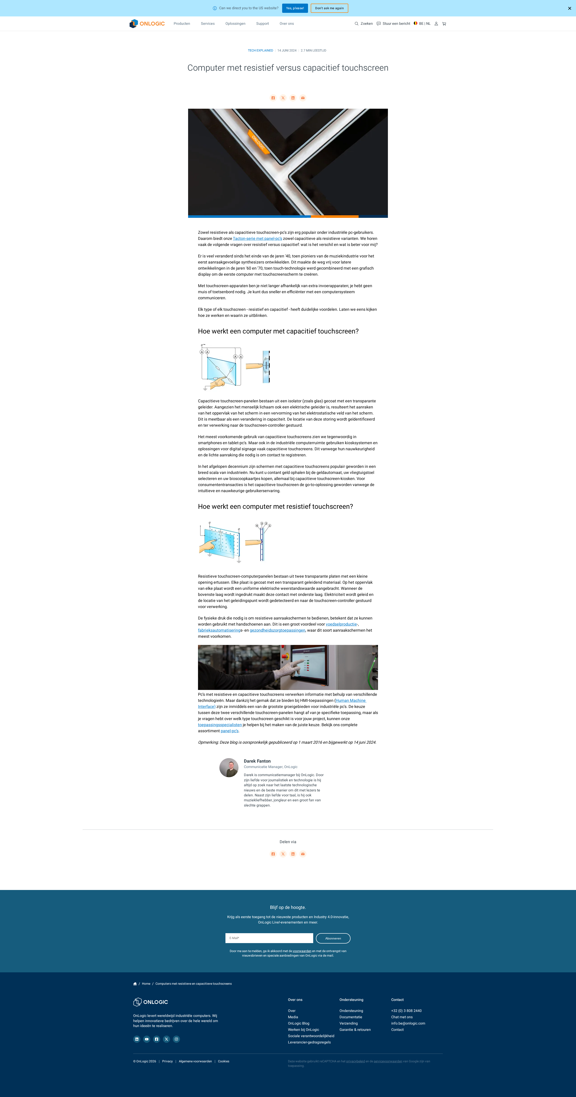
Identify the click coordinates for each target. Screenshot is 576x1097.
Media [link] (293, 1017)
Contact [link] (397, 1029)
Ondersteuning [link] (351, 1011)
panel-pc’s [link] (229, 731)
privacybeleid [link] (355, 1061)
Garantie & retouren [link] (355, 1029)
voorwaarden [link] (302, 951)
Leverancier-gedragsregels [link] (309, 1042)
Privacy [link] (167, 1061)
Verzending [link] (349, 1023)
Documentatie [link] (351, 1017)
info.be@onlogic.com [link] (408, 1023)
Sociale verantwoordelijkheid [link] (311, 1036)
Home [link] (135, 983)
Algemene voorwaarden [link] (195, 1061)
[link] (147, 23)
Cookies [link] (223, 1061)
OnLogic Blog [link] (298, 1023)
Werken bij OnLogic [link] (303, 1029)
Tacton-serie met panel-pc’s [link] (257, 239)
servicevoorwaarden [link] (388, 1061)
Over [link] (291, 1011)
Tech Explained (260, 50)
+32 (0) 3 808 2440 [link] (406, 1011)
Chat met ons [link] (402, 1017)
